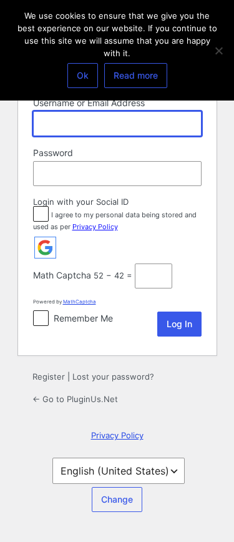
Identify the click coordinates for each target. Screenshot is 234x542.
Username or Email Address (89, 102)
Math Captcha (62, 275)
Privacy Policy (95, 226)
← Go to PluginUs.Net (75, 399)
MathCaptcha (79, 301)
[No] (218, 50)
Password (53, 152)
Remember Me (83, 318)
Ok (83, 75)
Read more (136, 75)
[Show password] (189, 173)
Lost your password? (113, 377)
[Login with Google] (45, 248)
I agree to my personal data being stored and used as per (115, 220)
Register (48, 377)
